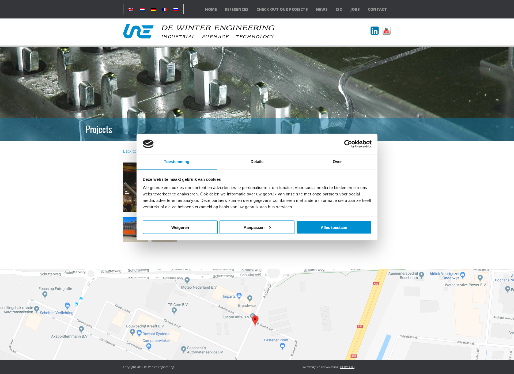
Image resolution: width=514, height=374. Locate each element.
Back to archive (136, 151)
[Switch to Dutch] (142, 7)
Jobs (355, 9)
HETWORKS (347, 367)
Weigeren (180, 227)
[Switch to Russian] (176, 7)
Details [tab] (257, 161)
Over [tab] (337, 161)
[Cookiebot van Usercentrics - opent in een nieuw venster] (348, 144)
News (322, 9)
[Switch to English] (131, 7)
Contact (377, 9)
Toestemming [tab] (176, 161)
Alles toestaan (334, 227)
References (236, 9)
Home (211, 9)
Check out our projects (282, 9)
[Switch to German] (153, 7)
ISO (339, 9)
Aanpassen (254, 227)
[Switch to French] (164, 7)
